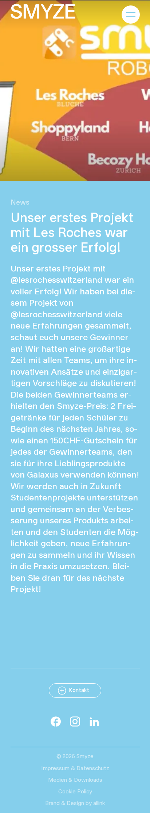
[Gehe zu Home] (43, 11)
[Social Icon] (56, 721)
